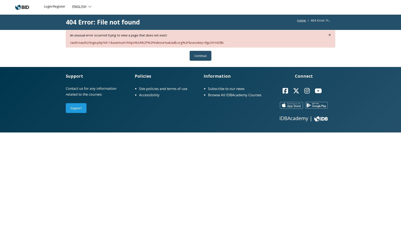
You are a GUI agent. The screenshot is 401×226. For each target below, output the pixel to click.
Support (76, 108)
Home (301, 20)
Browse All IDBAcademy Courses (234, 94)
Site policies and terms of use (163, 88)
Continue (200, 56)
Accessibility (149, 94)
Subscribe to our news (226, 88)
